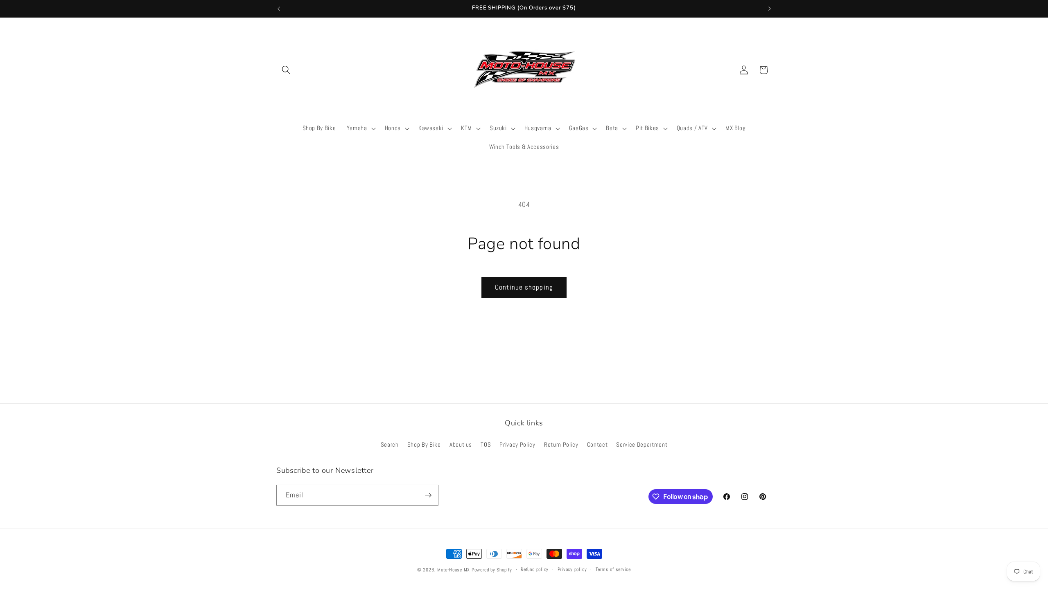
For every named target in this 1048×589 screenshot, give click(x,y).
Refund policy (535, 569)
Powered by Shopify (492, 570)
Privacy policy (572, 569)
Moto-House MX (453, 570)
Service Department (641, 445)
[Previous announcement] (279, 8)
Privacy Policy (517, 445)
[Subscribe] (428, 495)
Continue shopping (524, 287)
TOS (486, 445)
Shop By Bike (424, 445)
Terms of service (613, 569)
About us (460, 445)
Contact (597, 445)
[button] (286, 70)
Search (390, 445)
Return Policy (561, 445)
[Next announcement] (770, 8)
